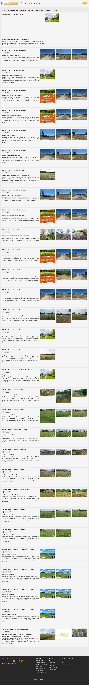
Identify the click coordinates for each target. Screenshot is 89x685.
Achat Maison (39, 666)
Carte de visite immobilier (52, 670)
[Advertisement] (43, 25)
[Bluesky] (22, 661)
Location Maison (40, 670)
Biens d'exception (40, 676)
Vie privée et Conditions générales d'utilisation (67, 663)
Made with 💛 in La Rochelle (9, 663)
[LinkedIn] (14, 661)
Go (85, 3)
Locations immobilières (41, 664)
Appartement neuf (40, 674)
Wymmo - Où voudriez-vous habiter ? (12, 658)
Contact (64, 660)
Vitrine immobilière (53, 667)
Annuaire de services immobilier (54, 664)
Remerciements (44, 682)
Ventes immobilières (40, 662)
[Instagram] (16, 661)
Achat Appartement (40, 668)
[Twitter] (19, 661)
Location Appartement (41, 672)
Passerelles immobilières (52, 661)
